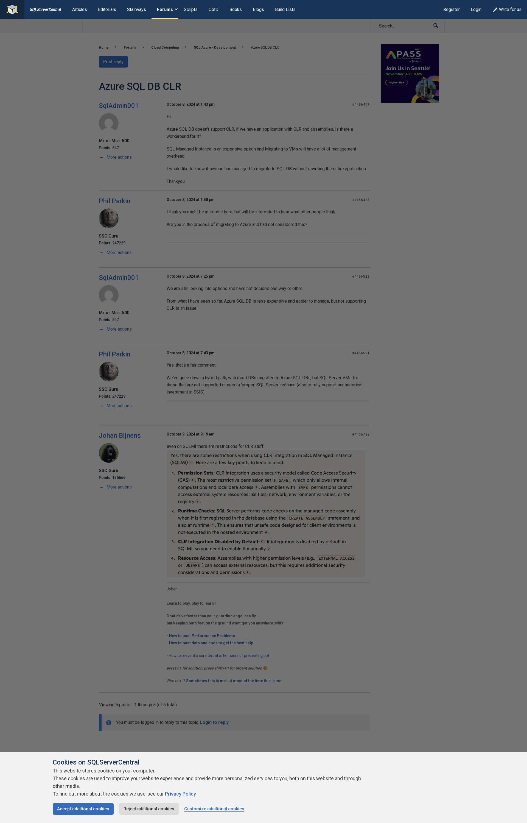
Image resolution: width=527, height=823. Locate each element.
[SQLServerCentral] (12, 9)
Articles (79, 9)
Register (451, 9)
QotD (213, 9)
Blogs (258, 9)
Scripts (191, 9)
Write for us (510, 9)
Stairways (136, 9)
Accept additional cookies (83, 808)
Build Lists (285, 9)
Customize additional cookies (214, 808)
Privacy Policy (180, 794)
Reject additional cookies (149, 808)
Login (476, 9)
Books (235, 9)
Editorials (107, 9)
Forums (165, 9)
